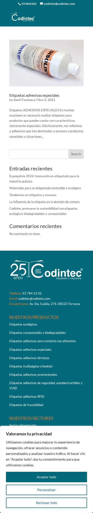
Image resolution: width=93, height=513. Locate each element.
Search (76, 154)
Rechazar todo (46, 503)
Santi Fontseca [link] (24, 100)
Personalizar (46, 490)
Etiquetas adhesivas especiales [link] (34, 95)
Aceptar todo (46, 477)
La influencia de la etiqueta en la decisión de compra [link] (44, 202)
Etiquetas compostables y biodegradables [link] (37, 333)
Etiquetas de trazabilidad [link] (26, 405)
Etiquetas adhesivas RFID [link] (26, 396)
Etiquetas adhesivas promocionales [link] (33, 374)
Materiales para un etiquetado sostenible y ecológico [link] (45, 188)
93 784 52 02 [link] (32, 293)
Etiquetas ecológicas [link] (23, 324)
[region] (46, 469)
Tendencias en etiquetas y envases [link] (33, 195)
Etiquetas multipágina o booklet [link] (30, 366)
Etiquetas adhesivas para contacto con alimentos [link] (42, 341)
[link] (23, 16)
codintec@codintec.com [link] (34, 298)
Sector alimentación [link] (22, 425)
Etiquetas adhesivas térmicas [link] (29, 358)
